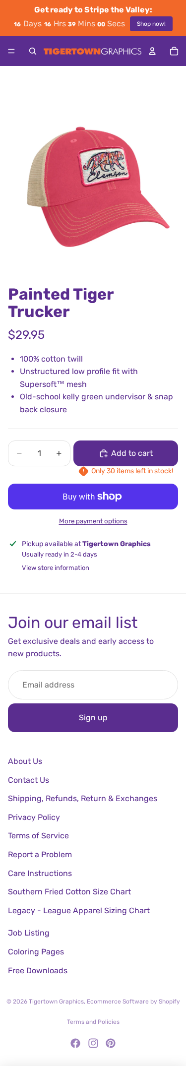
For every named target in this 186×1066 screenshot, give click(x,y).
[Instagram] (93, 1043)
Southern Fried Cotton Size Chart (69, 891)
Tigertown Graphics (56, 1001)
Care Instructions (40, 873)
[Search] (33, 51)
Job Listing (29, 933)
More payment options (93, 521)
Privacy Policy (34, 817)
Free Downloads (37, 970)
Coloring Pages (36, 951)
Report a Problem (40, 854)
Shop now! (151, 23)
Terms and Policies (93, 1021)
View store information (55, 567)
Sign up (93, 717)
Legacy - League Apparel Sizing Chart (79, 910)
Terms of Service (38, 835)
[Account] (152, 51)
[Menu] (11, 51)
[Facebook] (75, 1043)
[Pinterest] (111, 1043)
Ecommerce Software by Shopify (133, 1001)
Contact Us (28, 780)
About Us (25, 761)
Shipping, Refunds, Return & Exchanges (82, 798)
